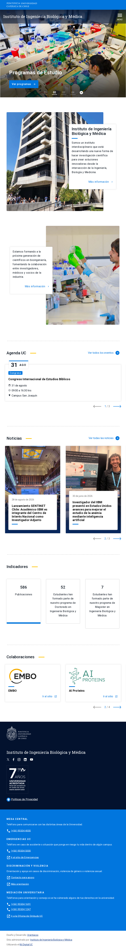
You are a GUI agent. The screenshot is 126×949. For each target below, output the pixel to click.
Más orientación (20, 884)
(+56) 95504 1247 (21, 909)
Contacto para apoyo (22, 877)
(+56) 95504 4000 (21, 830)
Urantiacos (32, 935)
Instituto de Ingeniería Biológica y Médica (51, 939)
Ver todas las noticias (104, 438)
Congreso (15, 373)
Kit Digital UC (26, 944)
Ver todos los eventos (103, 352)
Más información (101, 182)
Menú (120, 19)
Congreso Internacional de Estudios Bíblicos (39, 379)
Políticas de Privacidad (22, 799)
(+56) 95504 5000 (21, 850)
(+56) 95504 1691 (21, 904)
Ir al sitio (49, 696)
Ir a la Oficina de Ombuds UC (27, 916)
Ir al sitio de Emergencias (25, 857)
